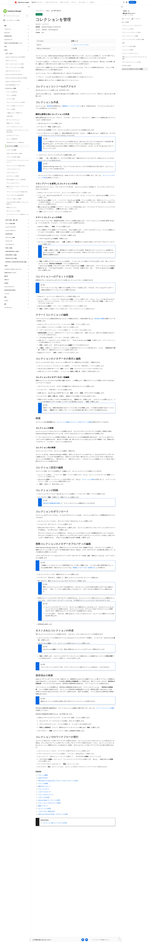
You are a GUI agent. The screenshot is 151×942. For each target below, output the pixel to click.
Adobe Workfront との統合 (12, 251)
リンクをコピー (137, 18)
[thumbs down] (86, 939)
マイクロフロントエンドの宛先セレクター (17, 215)
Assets (6, 50)
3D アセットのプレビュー (13, 120)
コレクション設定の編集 (129, 46)
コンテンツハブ (8, 241)
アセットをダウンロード (45, 794)
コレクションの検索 (63, 422)
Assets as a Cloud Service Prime (13, 81)
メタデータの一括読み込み (46, 811)
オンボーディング (8, 39)
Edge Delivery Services (9, 290)
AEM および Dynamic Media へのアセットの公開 (53, 814)
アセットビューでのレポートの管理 (49, 803)
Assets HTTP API (42, 778)
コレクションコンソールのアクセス (132, 25)
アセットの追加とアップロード (15, 106)
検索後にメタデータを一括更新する (84, 567)
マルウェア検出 (10, 99)
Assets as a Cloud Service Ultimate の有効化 (16, 78)
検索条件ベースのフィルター (71, 106)
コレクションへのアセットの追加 (131, 32)
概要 (5, 25)
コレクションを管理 (44, 808)
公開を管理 (9, 116)
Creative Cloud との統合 (11, 258)
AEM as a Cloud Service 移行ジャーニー (13, 43)
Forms (6, 265)
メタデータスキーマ (44, 792)
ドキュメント (40, 11)
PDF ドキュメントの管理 (13, 211)
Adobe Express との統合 (11, 255)
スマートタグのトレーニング (14, 127)
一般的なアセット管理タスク (14, 113)
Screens (6, 283)
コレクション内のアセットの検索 (81, 422)
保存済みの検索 (99, 318)
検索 (123, 43)
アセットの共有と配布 (10, 223)
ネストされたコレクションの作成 (131, 62)
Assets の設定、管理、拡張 (11, 220)
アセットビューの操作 (10, 237)
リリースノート (7, 29)
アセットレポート (43, 789)
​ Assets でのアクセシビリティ (13, 71)
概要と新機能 (9, 53)
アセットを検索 (43, 783)
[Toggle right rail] (122, 7)
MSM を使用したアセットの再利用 (15, 179)
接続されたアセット (44, 786)
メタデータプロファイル (13, 169)
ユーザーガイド (56, 11)
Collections (44, 29)
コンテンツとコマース (9, 286)
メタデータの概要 (11, 150)
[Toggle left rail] (29, 7)
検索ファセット (43, 806)
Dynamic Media (8, 234)
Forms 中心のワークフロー (10, 272)
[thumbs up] (82, 939)
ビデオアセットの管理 (12, 176)
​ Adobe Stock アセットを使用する (15, 142)
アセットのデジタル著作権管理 (15, 195)
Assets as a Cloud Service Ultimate (13, 74)
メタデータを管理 (43, 797)
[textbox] (16, 15)
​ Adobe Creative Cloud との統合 (14, 153)
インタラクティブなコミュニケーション (13, 269)
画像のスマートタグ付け (13, 123)
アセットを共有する (11, 92)
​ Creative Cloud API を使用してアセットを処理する (17, 203)
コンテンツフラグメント (10, 230)
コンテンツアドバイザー (10, 227)
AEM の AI (6, 279)
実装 (5, 297)
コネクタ (6, 300)
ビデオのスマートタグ (12, 135)
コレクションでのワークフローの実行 (132, 69)
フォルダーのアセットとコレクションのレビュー (17, 161)
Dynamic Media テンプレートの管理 (49, 800)
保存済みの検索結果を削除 (51, 503)
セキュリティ (7, 32)
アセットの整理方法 (11, 139)
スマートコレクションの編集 (105, 708)
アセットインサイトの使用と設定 (15, 165)
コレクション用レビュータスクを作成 (55, 823)
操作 (5, 304)
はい (126, 15)
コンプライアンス (8, 307)
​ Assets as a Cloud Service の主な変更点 (15, 57)
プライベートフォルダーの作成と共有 (16, 192)
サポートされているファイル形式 (14, 64)
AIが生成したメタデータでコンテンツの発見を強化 (17, 131)
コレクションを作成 (127, 29)
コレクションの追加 (88, 479)
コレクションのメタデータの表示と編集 (133, 39)
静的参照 (49, 106)
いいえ (131, 15)
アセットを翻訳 (43, 775)
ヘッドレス (6, 293)
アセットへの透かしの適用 (13, 199)
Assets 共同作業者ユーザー (12, 85)
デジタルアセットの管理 (10, 88)
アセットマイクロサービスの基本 (15, 102)
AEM (47, 11)
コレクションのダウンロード (130, 53)
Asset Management (53, 29)
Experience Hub (8, 36)
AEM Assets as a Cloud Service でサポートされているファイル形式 (58, 781)
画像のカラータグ (11, 207)
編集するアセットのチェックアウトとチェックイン (17, 187)
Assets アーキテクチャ (11, 60)
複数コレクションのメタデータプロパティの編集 (134, 57)
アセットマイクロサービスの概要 (14, 67)
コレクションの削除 (127, 50)
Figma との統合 (8, 248)
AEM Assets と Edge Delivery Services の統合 (16, 261)
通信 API (6, 276)
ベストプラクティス (9, 244)
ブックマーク (127, 18)
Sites (5, 46)
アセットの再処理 (11, 95)
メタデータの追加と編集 (13, 157)
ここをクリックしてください (80, 45)
